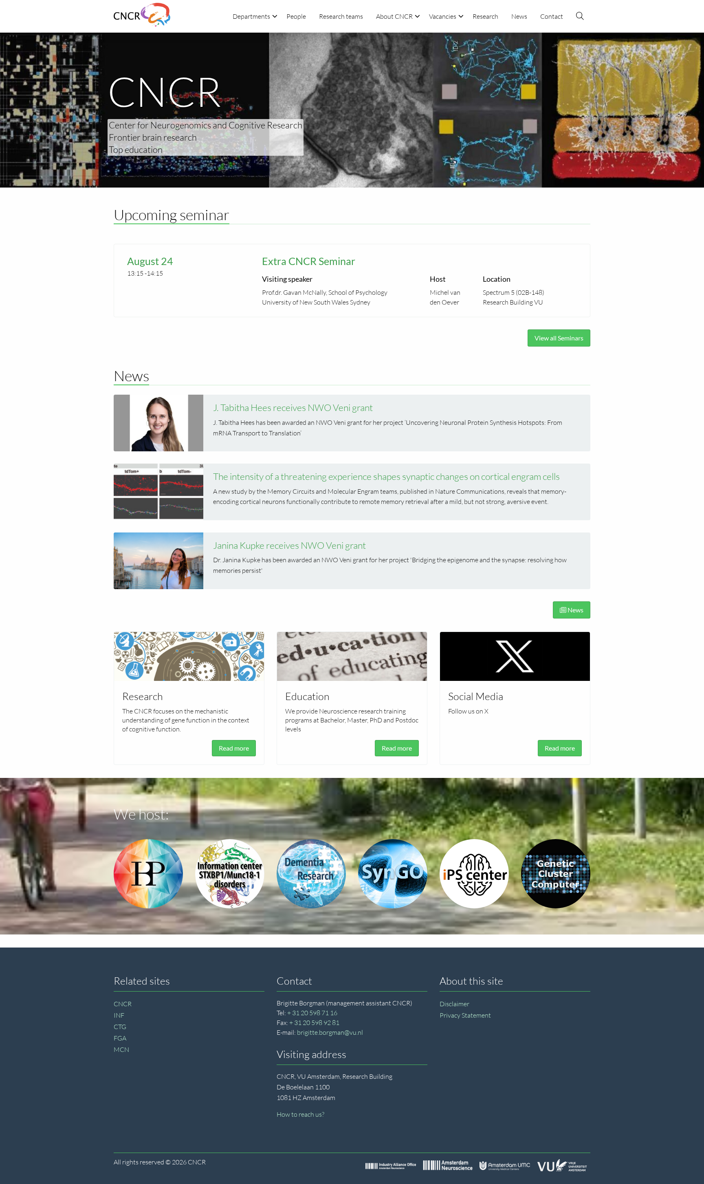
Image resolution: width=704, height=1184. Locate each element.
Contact (551, 16)
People (296, 16)
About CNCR (394, 16)
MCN (121, 1049)
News (519, 16)
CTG (120, 1027)
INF (119, 1015)
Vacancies (442, 16)
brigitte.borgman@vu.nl (330, 1032)
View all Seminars (559, 338)
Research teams (341, 16)
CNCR (123, 1004)
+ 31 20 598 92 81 (314, 1022)
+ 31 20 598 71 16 (312, 1013)
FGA (120, 1038)
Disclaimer (454, 1004)
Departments (251, 16)
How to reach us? (300, 1114)
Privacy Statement (465, 1015)
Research (485, 16)
